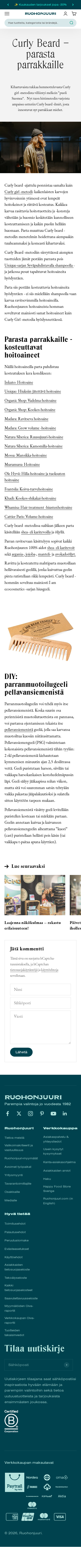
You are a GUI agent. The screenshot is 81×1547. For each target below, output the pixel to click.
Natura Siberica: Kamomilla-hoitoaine (33, 446)
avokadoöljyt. (65, 554)
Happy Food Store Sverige (57, 1189)
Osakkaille (12, 1192)
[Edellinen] (8, 4)
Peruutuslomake (16, 1240)
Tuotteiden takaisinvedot (14, 1333)
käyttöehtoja (49, 969)
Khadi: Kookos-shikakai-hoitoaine (30, 498)
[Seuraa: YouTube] (53, 1114)
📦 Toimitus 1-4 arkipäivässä (40, 4)
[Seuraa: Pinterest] (42, 1114)
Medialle (10, 1200)
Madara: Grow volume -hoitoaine (30, 427)
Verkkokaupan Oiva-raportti (19, 1320)
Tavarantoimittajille (17, 1183)
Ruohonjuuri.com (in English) (58, 1201)
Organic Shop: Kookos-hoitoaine (29, 409)
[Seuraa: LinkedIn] (65, 1114)
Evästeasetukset (16, 1249)
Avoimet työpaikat (17, 1167)
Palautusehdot (15, 1232)
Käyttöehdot (13, 1257)
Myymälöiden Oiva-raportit (18, 1308)
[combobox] (38, 22)
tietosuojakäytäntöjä (24, 969)
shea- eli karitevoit (61, 547)
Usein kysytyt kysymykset (53, 1151)
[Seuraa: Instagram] (30, 1114)
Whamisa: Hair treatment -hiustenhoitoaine (38, 507)
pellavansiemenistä (18, 729)
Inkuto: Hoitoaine (18, 382)
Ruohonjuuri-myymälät (21, 1158)
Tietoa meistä (14, 1138)
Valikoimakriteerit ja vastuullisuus (18, 1148)
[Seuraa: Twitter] (19, 1114)
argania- (18, 554)
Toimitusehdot (14, 1224)
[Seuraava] (73, 4)
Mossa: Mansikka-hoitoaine (25, 455)
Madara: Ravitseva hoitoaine (26, 418)
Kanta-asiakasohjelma (59, 1162)
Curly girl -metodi (18, 191)
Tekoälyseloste (15, 1278)
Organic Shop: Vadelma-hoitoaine (30, 400)
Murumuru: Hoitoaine (22, 464)
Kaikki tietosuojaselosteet (18, 1288)
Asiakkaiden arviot (56, 1170)
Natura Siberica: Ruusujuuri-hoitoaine (33, 436)
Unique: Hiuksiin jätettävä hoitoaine (32, 391)
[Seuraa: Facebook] (7, 1114)
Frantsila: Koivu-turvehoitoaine (28, 489)
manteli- (44, 554)
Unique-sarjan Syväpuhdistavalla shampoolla (39, 265)
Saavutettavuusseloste (21, 1298)
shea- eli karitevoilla (36, 531)
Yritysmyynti (13, 1175)
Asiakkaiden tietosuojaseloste (17, 1267)
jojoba (30, 554)
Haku (47, 1179)
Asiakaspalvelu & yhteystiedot (56, 1139)
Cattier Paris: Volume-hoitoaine (28, 516)
